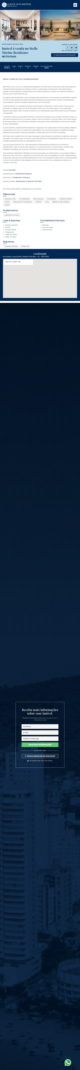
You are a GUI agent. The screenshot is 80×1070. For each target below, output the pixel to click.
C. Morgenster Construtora (21, 177)
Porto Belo (19, 44)
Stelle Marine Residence (23, 174)
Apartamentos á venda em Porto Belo (29, 181)
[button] (75, 5)
